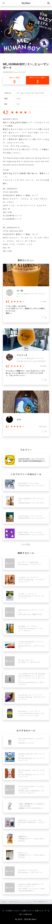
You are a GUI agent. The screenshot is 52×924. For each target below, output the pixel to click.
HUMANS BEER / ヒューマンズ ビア (14, 72)
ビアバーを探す (34, 911)
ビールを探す (7, 911)
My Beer (26, 3)
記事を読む (28, 914)
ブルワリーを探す (20, 911)
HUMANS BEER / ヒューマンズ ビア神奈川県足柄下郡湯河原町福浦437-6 (31, 460)
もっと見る (26, 544)
